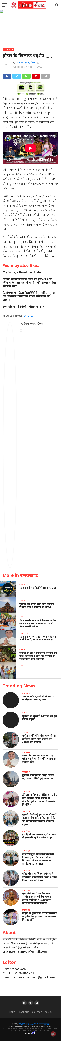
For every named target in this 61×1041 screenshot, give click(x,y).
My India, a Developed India (22, 272)
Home (12, 1012)
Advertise (23, 1012)
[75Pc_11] (31, 94)
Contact (37, 1012)
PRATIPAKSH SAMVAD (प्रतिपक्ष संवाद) (34, 1024)
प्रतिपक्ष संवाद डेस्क (25, 62)
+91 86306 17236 (24, 973)
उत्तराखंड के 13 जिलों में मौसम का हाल (24, 306)
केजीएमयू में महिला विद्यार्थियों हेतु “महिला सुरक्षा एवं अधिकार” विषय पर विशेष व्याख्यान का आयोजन (29, 296)
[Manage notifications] (53, 1033)
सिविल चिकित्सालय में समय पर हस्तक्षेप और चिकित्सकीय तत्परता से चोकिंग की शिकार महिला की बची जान (29, 282)
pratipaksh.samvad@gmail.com (25, 951)
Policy (48, 1012)
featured (28, 316)
